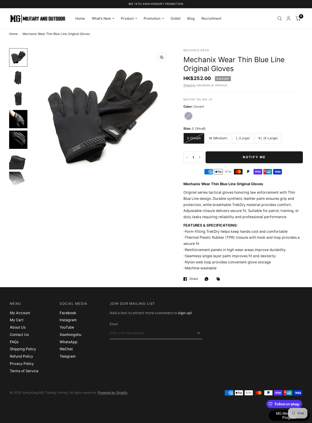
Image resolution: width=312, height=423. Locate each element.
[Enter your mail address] (197, 333)
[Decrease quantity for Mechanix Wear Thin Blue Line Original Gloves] (187, 157)
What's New (101, 18)
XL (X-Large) (268, 138)
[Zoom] (161, 57)
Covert (188, 116)
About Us (18, 327)
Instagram (68, 320)
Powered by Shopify (112, 392)
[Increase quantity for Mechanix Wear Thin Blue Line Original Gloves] (199, 157)
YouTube (67, 327)
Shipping (189, 85)
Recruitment (211, 18)
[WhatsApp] (208, 279)
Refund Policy (21, 356)
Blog (191, 18)
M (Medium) (218, 138)
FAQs (14, 342)
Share (193, 279)
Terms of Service (24, 371)
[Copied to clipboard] (219, 279)
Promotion (152, 18)
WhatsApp (68, 342)
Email (114, 324)
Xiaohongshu (70, 334)
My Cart (17, 320)
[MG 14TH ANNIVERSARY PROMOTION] (156, 4)
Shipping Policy (23, 349)
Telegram (68, 356)
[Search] (279, 18)
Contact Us (19, 334)
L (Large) (243, 138)
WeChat (66, 349)
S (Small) (194, 138)
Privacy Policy (22, 363)
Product (127, 18)
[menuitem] (80, 18)
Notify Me (254, 157)
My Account (20, 313)
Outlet (175, 18)
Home (80, 18)
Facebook (68, 313)
